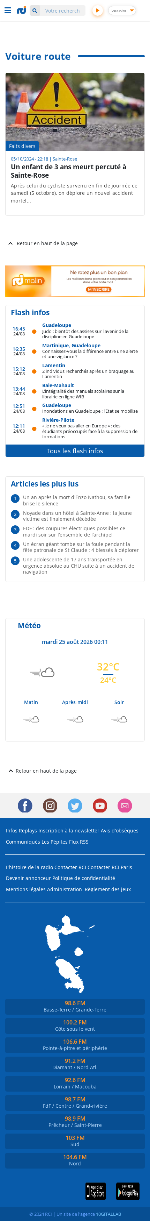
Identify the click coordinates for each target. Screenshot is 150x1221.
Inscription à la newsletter (68, 830)
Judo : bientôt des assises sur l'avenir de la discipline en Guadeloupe (85, 334)
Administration (64, 889)
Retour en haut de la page (47, 243)
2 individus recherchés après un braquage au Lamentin (88, 373)
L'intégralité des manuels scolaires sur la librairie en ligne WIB (83, 393)
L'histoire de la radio (29, 867)
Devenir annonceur (28, 878)
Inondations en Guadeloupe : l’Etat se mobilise (90, 411)
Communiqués (23, 841)
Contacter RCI (70, 867)
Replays (28, 830)
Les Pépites (55, 841)
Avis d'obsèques (119, 830)
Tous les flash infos (75, 451)
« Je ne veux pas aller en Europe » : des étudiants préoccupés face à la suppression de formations (89, 431)
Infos (11, 830)
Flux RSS (79, 841)
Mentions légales (26, 889)
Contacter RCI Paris (110, 867)
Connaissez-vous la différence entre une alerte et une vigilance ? (90, 354)
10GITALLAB (108, 1214)
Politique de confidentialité (83, 878)
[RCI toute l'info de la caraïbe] (22, 10)
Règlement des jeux (108, 889)
